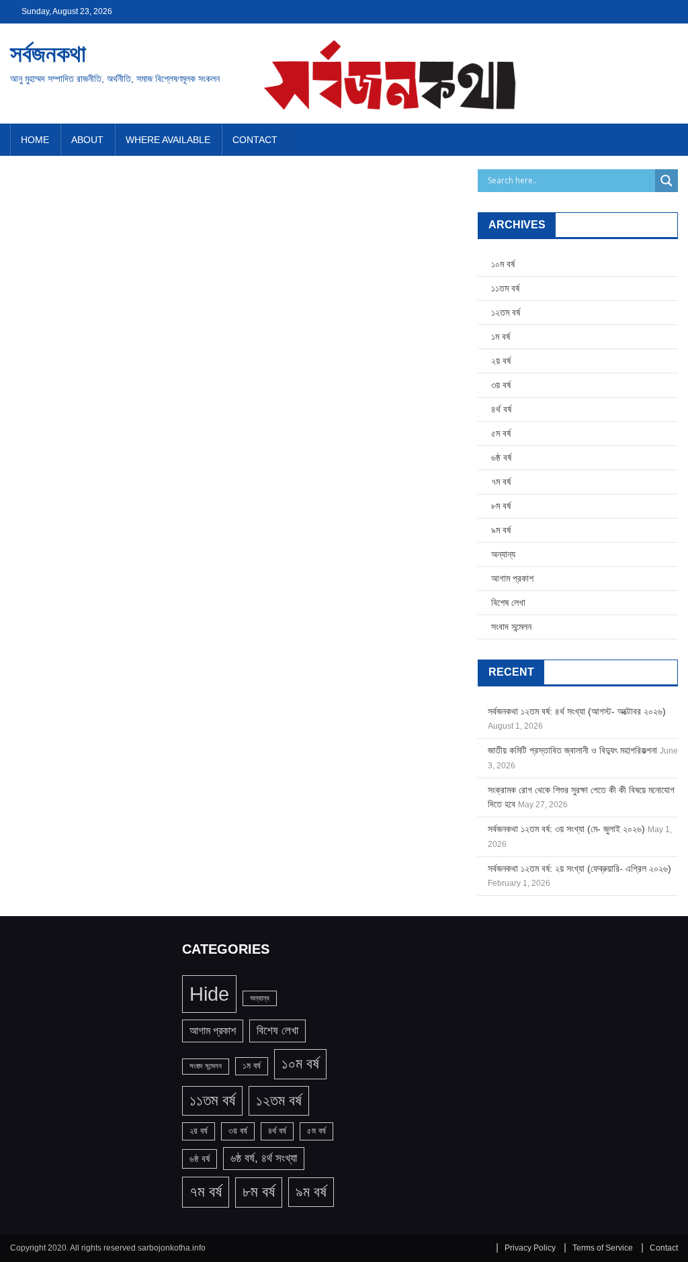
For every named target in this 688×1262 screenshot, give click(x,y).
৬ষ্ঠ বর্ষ (501, 457)
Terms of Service (602, 1248)
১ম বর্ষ (500, 336)
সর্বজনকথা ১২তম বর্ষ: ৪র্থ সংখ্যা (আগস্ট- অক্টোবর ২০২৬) (577, 711)
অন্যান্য (503, 554)
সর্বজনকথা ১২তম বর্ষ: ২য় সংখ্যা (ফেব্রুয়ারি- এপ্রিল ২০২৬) (579, 868)
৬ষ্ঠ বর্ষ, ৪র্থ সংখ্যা (263, 1158)
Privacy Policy (530, 1248)
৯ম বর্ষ (501, 530)
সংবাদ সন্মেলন (511, 626)
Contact (254, 139)
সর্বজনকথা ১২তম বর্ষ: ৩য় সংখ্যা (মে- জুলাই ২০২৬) (566, 828)
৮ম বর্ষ (501, 505)
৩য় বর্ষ (501, 384)
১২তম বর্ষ (505, 312)
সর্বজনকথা (48, 53)
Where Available (168, 139)
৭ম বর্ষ (501, 481)
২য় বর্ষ (501, 360)
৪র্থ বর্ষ (501, 409)
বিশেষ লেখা (508, 602)
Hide (209, 994)
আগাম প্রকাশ (512, 578)
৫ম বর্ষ (501, 433)
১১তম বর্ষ (505, 288)
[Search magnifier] (666, 180)
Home (35, 139)
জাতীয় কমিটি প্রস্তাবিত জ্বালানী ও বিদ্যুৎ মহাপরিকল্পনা (572, 750)
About (87, 139)
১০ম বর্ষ (503, 264)
